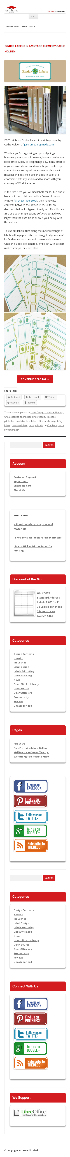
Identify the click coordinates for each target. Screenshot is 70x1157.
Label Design (37, 412)
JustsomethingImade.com (39, 144)
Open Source (21, 688)
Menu (33, 16)
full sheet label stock (25, 200)
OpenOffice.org (23, 692)
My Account (21, 481)
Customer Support (25, 477)
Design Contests (24, 654)
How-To (18, 658)
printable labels (19, 425)
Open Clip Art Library (26, 684)
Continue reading (35, 379)
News (17, 679)
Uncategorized (11, 416)
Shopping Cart (22, 485)
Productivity (21, 697)
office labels (44, 421)
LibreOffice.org (23, 675)
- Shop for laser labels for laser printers (38, 537)
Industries (20, 662)
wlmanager (13, 429)
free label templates (26, 421)
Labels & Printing (54, 412)
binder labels (38, 416)
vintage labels (36, 425)
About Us (19, 490)
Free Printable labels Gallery (30, 748)
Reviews (18, 701)
